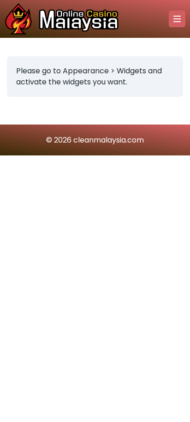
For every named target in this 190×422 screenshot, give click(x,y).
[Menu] (177, 19)
